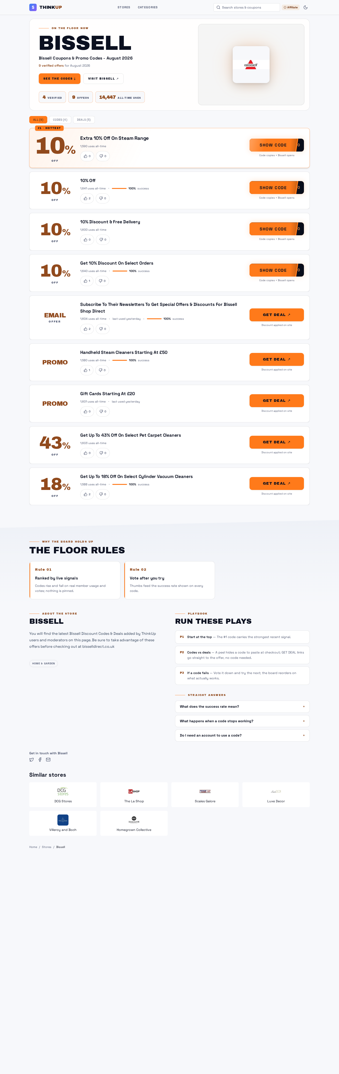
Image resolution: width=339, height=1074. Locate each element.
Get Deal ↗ (277, 315)
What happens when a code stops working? (242, 721)
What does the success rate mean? (242, 706)
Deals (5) (84, 120)
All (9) (38, 120)
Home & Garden (43, 663)
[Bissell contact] (48, 759)
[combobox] (247, 7)
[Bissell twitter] (31, 759)
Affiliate (292, 7)
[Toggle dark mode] (305, 7)
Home (33, 847)
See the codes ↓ (59, 78)
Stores (124, 7)
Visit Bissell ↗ (103, 78)
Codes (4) (60, 120)
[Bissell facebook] (40, 759)
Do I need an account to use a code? (242, 735)
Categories (148, 7)
